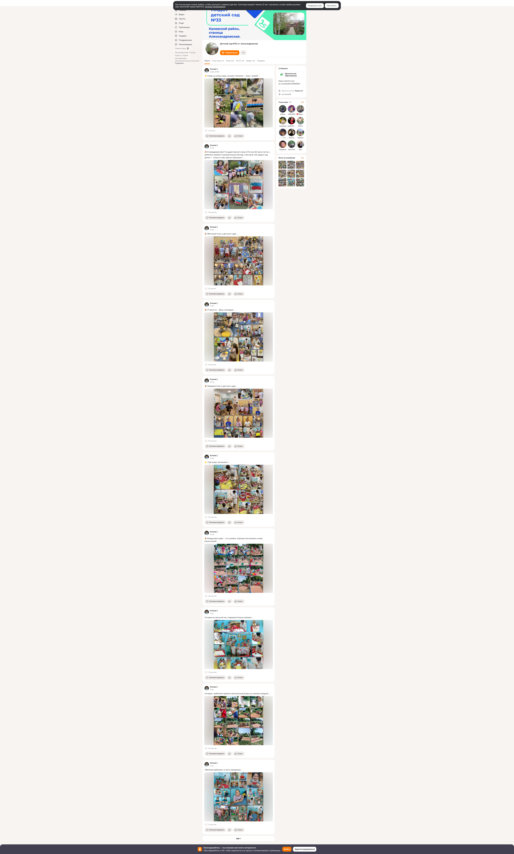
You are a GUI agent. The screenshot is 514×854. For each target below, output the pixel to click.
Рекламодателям (181, 52)
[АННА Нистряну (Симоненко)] (300, 120)
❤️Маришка (300, 114)
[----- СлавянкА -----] (282, 132)
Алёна (282, 114)
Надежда (282, 126)
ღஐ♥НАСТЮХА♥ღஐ (295, 126)
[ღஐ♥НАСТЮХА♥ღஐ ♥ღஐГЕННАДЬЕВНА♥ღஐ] (291, 120)
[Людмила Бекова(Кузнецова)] (282, 144)
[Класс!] (206, 130)
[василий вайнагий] (291, 144)
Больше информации (215, 6)
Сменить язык (180, 48)
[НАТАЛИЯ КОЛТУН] (291, 109)
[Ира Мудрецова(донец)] (300, 144)
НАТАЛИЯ (291, 114)
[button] (229, 52)
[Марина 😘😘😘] (300, 132)
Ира (300, 149)
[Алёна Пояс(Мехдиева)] (282, 109)
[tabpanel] (238, 450)
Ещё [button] (184, 55)
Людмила (282, 149)
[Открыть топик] (238, 75)
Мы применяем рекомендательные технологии (187, 60)
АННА (300, 126)
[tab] (207, 60)
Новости (178, 55)
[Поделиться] (229, 136)
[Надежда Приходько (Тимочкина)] (282, 120)
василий (291, 149)
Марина (300, 138)
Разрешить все (315, 5)
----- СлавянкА (285, 138)
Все (302, 102)
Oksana (291, 138)
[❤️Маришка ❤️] (300, 109)
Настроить (332, 5)
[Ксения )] (207, 70)
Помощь (192, 52)
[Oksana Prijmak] (291, 132)
